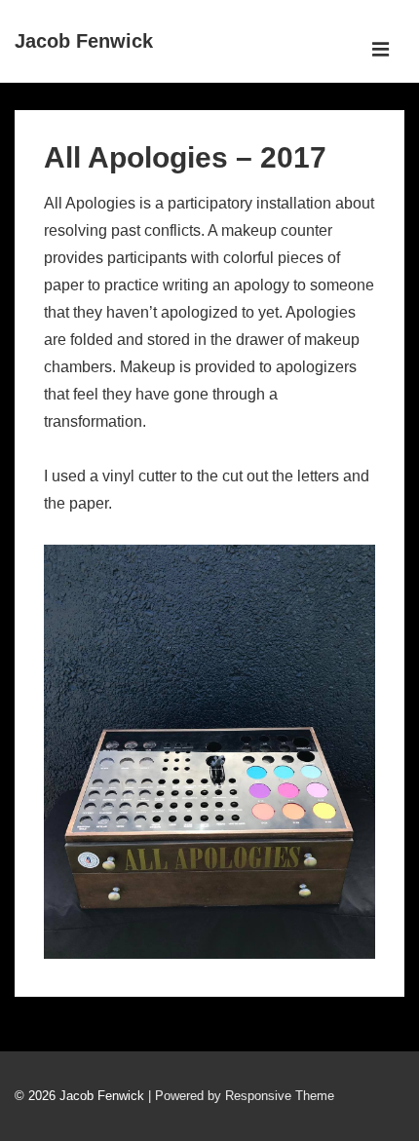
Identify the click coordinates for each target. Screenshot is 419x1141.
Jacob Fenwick (84, 41)
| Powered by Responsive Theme (241, 1095)
